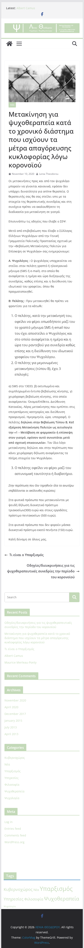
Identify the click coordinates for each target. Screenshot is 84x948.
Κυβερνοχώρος (14, 758)
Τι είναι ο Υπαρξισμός (26, 555)
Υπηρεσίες (11, 778)
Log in (8, 822)
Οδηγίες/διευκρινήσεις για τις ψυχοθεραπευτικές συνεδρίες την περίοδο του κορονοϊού (41, 571)
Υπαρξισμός (12, 771)
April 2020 (11, 707)
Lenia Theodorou (48, 174)
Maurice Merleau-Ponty (20, 662)
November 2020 (15, 700)
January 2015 (13, 720)
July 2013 (10, 727)
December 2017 (15, 714)
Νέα (12, 104)
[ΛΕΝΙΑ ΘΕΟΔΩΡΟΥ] (9, 44)
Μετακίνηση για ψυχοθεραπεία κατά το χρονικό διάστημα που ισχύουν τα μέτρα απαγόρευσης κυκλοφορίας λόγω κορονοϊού (37, 638)
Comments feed (15, 835)
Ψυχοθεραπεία (14, 791)
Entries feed (12, 829)
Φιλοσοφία (11, 784)
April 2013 (11, 734)
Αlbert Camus (26, 8)
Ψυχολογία (11, 798)
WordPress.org (14, 842)
